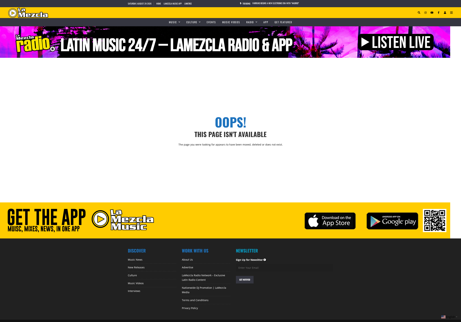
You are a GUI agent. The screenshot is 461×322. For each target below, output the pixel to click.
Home (158, 3)
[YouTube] (432, 12)
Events (211, 22)
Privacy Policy (190, 308)
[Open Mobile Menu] (451, 12)
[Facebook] (438, 12)
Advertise (187, 267)
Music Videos (231, 22)
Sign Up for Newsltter (251, 259)
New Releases (136, 267)
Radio (250, 22)
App (265, 22)
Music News (135, 259)
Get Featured (283, 22)
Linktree (188, 3)
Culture (191, 22)
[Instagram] (425, 12)
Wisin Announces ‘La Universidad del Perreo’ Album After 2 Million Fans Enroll (288, 3)
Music (173, 22)
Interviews (134, 291)
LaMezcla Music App (173, 3)
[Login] (445, 12)
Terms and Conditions (195, 300)
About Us (187, 259)
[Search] (419, 12)
